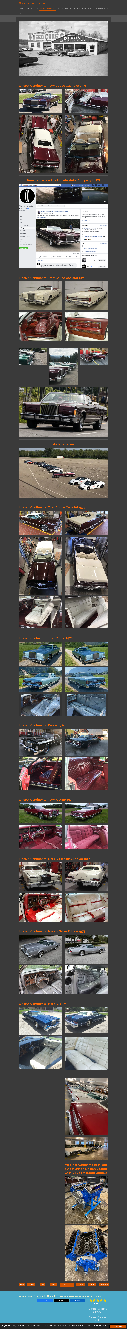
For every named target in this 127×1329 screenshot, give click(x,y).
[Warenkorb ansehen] (21, 13)
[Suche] (107, 8)
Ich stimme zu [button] (118, 1326)
